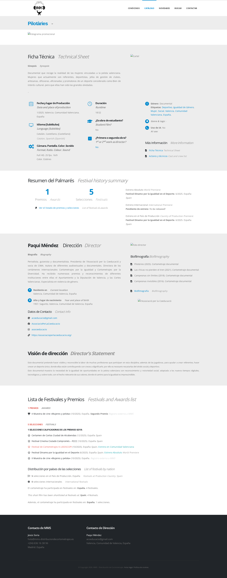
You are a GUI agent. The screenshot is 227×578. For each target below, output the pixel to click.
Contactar (191, 8)
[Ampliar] (28, 388)
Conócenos (134, 8)
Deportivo (167, 107)
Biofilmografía (150, 290)
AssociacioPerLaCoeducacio (46, 323)
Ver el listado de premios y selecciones (73, 207)
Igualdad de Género (183, 107)
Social (161, 111)
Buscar (177, 8)
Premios (47, 199)
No (96, 147)
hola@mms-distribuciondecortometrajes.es (51, 539)
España (167, 114)
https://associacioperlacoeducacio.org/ (51, 335)
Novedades (164, 8)
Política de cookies (141, 567)
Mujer (154, 111)
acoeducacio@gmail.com (44, 317)
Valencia (169, 111)
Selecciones (91, 199)
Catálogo (149, 8)
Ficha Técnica (164, 150)
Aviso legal (128, 567)
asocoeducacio (39, 329)
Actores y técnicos (168, 156)
